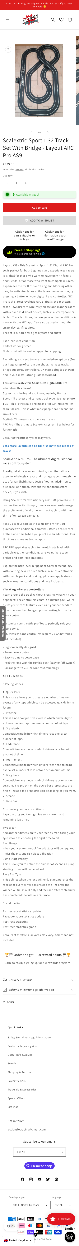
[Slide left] (31, 132)
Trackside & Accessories (22, 1089)
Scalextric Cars (17, 1081)
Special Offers (16, 1098)
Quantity (7, 175)
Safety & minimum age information (29, 1037)
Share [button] (10, 1001)
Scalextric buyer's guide (22, 1046)
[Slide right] (48, 132)
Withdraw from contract (2, 623)
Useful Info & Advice (20, 1054)
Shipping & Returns (19, 1072)
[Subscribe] (61, 1152)
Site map (13, 1107)
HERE (25, 231)
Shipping (20, 169)
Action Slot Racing (43, 1239)
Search (12, 1063)
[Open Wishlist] (61, 19)
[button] (7, 19)
